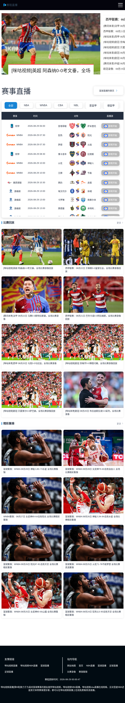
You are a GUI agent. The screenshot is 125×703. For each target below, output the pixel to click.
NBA (26, 105)
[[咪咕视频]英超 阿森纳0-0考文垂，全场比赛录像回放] (51, 43)
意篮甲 (93, 105)
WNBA (43, 105)
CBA (60, 105)
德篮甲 (111, 105)
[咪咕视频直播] (12, 6)
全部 (10, 105)
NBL (76, 105)
